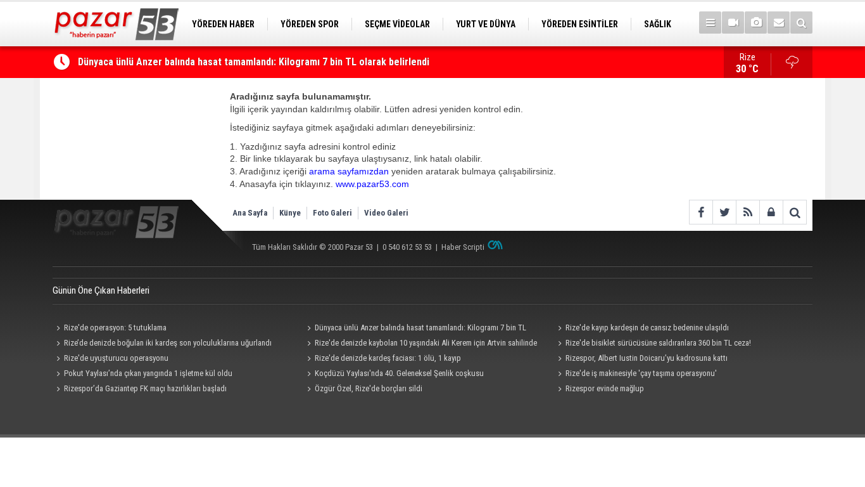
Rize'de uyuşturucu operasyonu (116, 358)
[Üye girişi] (771, 212)
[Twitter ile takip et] (724, 212)
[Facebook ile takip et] (700, 212)
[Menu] (710, 22)
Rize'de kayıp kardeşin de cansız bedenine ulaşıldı (647, 327)
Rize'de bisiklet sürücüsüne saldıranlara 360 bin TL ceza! (658, 342)
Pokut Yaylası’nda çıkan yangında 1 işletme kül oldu (148, 373)
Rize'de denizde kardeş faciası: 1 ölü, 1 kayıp (388, 358)
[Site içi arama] (801, 22)
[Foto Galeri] (756, 22)
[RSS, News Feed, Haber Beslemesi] (747, 212)
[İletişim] (778, 22)
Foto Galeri (332, 213)
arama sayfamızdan (349, 171)
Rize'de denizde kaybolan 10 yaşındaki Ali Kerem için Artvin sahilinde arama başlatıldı (420, 344)
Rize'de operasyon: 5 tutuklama (115, 327)
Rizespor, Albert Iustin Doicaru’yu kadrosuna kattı (646, 358)
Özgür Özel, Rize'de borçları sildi (368, 388)
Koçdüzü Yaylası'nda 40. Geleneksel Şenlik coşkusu (399, 373)
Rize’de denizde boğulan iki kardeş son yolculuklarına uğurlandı (168, 342)
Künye (290, 213)
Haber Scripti (462, 247)
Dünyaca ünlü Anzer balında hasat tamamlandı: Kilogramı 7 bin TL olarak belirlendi (253, 62)
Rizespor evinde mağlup (604, 388)
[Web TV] (733, 22)
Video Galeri (386, 213)
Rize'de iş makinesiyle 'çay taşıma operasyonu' (641, 373)
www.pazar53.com (372, 184)
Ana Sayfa (249, 213)
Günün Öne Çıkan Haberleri (101, 290)
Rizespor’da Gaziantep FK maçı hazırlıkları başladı (145, 388)
